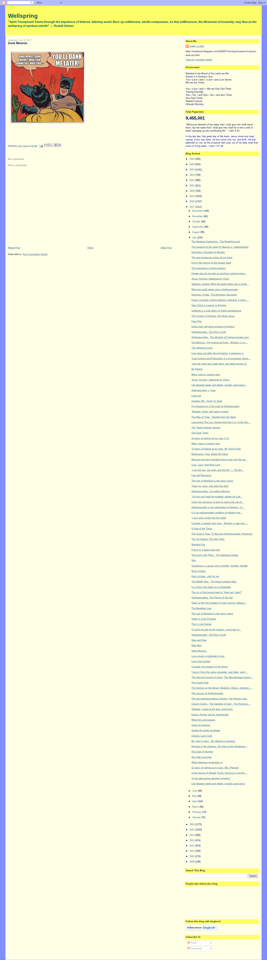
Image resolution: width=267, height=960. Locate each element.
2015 (192, 829)
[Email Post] (41, 146)
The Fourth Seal (199, 682)
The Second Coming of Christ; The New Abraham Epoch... (222, 677)
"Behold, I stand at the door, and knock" (212, 709)
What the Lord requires (203, 720)
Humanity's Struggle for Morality (208, 252)
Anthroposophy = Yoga (203, 390)
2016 (192, 824)
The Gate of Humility (202, 751)
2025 (192, 164)
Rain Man (196, 645)
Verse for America (200, 725)
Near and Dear (199, 640)
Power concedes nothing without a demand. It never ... (220, 300)
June (195, 790)
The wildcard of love (202, 347)
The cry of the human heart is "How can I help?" (216, 592)
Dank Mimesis (199, 651)
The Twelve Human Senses (205, 427)
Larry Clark (196, 46)
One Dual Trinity (200, 432)
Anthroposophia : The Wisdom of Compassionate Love (220, 337)
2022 (192, 180)
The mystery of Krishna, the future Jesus (213, 316)
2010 (192, 856)
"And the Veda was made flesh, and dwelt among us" (219, 363)
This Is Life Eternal (201, 624)
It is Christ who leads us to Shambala (211, 587)
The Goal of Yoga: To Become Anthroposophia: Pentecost (221, 534)
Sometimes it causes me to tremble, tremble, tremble (219, 565)
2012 (192, 845)
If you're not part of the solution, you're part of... (216, 629)
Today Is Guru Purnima (203, 619)
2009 (192, 861)
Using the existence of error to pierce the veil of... (217, 502)
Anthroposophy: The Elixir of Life (208, 332)
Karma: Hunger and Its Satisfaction (209, 714)
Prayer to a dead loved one (205, 549)
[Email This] (46, 145)
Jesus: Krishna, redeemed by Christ (210, 278)
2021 (192, 185)
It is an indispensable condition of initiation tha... (216, 512)
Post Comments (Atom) (35, 254)
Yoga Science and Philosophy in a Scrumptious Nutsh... (220, 358)
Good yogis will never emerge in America (212, 326)
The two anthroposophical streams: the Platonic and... (219, 698)
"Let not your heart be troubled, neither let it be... (216, 496)
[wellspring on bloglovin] (201, 929)
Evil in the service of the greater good (211, 262)
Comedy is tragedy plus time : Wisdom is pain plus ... (219, 523)
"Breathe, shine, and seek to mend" (210, 411)
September (198, 226)
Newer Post (14, 247)
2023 (192, 175)
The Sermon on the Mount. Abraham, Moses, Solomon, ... (221, 688)
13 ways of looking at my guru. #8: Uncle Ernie (216, 448)
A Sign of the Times (201, 528)
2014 (192, 835)
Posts (193, 942)
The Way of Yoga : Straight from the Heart (213, 417)
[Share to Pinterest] (59, 145)
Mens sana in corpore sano (205, 374)
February (197, 812)
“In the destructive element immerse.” (211, 778)
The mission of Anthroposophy (207, 693)
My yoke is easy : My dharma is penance (213, 741)
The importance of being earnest (208, 268)
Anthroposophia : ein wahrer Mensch (210, 491)
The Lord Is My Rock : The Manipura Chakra (214, 555)
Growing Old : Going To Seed (206, 401)
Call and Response (201, 475)
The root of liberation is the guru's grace (212, 480)
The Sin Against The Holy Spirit (207, 539)
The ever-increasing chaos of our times (211, 257)
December (198, 210)
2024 (192, 169)
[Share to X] (52, 145)
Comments (196, 948)
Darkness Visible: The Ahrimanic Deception (214, 294)
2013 (192, 840)
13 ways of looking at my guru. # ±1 (210, 438)
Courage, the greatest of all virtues (209, 666)
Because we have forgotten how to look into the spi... (219, 459)
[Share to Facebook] (56, 145)
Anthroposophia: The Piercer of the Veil (212, 597)
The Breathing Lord (201, 608)
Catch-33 (196, 395)
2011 (192, 851)
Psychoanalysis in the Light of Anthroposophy (215, 406)
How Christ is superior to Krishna (208, 305)
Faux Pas (196, 321)
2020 (192, 190)
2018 (192, 201)
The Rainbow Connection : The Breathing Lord (215, 241)
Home (90, 247)
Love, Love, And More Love (205, 464)
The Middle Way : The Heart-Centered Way (214, 581)
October (196, 221)
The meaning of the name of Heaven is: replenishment (219, 247)
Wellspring (23, 16)
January (196, 817)
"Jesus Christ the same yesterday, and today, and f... (219, 672)
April (195, 801)
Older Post (166, 247)
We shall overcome (201, 757)
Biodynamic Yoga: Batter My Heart (209, 454)
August (196, 232)
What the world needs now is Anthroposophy (214, 289)
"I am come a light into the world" (208, 518)
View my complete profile (199, 59)
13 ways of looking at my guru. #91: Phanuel (214, 767)
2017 (192, 206)
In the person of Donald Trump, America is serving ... (219, 773)
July (194, 237)
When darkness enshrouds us (207, 762)
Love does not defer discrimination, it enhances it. (217, 353)
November (198, 216)
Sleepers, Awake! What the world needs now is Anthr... (220, 284)
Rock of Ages (198, 571)
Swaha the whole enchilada (205, 730)
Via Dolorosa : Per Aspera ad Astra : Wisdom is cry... (219, 342)
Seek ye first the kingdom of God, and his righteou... (219, 603)
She (193, 560)
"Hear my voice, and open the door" (210, 486)
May (194, 796)
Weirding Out (198, 544)
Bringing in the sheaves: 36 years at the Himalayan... (219, 746)
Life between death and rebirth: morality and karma (218, 783)
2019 (192, 196)
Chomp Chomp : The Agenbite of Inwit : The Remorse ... (221, 704)
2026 (192, 159)
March (195, 806)
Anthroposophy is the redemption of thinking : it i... (218, 507)
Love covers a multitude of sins (207, 656)
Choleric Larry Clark (201, 736)
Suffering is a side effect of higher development (216, 310)
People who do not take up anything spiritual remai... (219, 273)
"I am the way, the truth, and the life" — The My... (217, 470)
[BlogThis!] (49, 145)
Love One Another (200, 661)
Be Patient (197, 369)
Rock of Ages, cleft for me (205, 576)
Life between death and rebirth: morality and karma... (219, 385)
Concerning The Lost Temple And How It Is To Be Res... (220, 422)
